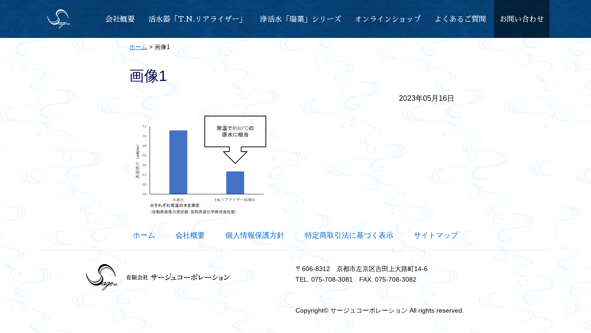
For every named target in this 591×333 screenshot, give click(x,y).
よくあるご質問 (460, 19)
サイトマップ (436, 235)
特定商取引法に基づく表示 (349, 235)
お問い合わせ (522, 19)
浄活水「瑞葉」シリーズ (300, 19)
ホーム (144, 235)
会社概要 (120, 19)
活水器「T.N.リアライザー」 (197, 19)
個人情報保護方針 (254, 235)
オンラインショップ (388, 19)
